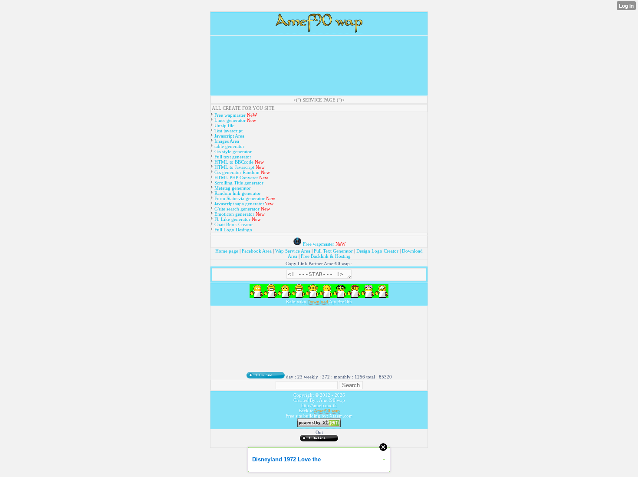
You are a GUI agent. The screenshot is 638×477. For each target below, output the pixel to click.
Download (317, 301)
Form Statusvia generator (239, 198)
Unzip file (223, 125)
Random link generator (237, 193)
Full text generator (232, 156)
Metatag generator (232, 188)
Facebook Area (257, 250)
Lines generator (229, 120)
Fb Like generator (232, 219)
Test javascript (228, 130)
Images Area (226, 141)
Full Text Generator (333, 250)
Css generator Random (236, 172)
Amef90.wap (327, 410)
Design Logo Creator (377, 250)
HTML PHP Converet (236, 177)
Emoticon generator (233, 214)
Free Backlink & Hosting (326, 256)
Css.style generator (232, 151)
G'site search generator (237, 208)
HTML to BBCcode (234, 161)
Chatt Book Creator (233, 224)
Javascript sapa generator (238, 203)
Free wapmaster (230, 115)
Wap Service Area (292, 250)
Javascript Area (228, 135)
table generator (228, 146)
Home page (227, 250)
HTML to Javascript (233, 167)
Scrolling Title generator (238, 182)
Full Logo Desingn (232, 229)
